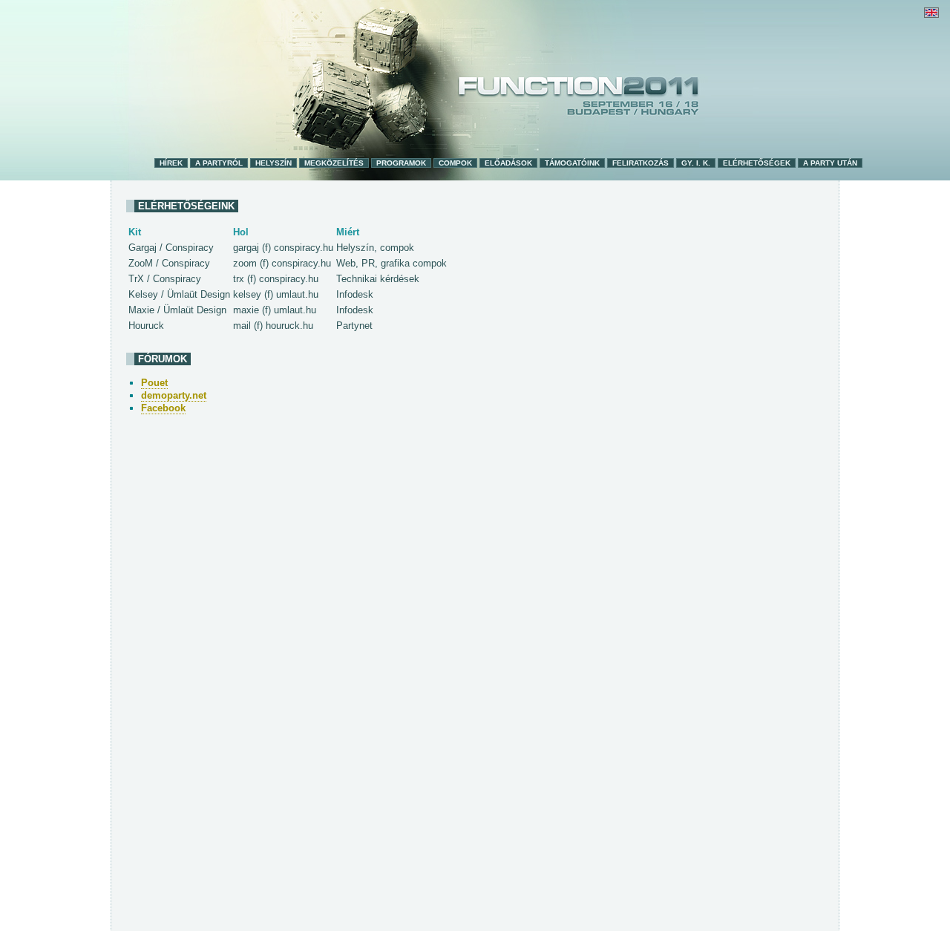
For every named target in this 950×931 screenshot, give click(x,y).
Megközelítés (334, 163)
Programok (401, 163)
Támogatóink (572, 163)
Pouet (154, 382)
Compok (455, 163)
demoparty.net (173, 395)
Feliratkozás (640, 163)
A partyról (219, 163)
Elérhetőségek (756, 163)
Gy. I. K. (695, 163)
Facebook (163, 408)
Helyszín (273, 163)
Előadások (508, 163)
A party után (830, 163)
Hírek (171, 163)
